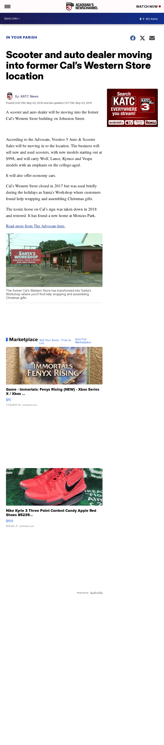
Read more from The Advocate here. (35, 225)
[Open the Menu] (7, 6)
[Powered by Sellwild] (96, 592)
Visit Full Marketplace (83, 341)
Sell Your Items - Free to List (55, 342)
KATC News (29, 96)
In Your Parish (21, 37)
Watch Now (147, 6)
